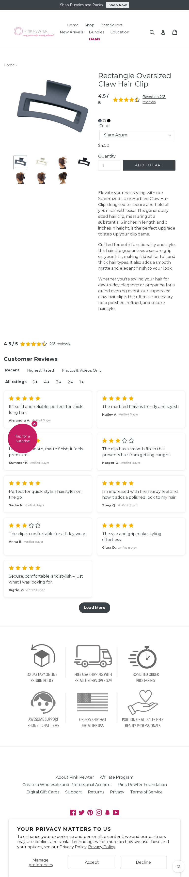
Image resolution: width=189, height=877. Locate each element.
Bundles (96, 32)
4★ (47, 382)
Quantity (107, 156)
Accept (92, 862)
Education (119, 32)
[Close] (34, 424)
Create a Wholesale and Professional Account (67, 784)
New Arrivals (71, 32)
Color (104, 125)
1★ (81, 382)
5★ (35, 382)
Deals (94, 39)
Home (73, 25)
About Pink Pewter (75, 777)
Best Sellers (111, 25)
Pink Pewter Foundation (142, 784)
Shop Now (118, 4)
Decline (143, 862)
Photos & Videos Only (81, 370)
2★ (71, 382)
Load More (94, 607)
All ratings (16, 382)
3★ (59, 382)
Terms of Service (146, 792)
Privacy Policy (101, 847)
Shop (89, 25)
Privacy (117, 792)
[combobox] (155, 32)
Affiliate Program (116, 777)
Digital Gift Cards (43, 792)
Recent (12, 370)
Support (73, 792)
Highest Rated (40, 370)
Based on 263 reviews (154, 99)
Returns (96, 792)
